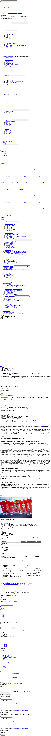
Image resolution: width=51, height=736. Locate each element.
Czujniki (7, 129)
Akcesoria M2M (7, 285)
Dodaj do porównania (8, 394)
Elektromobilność (6, 75)
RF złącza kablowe (10, 302)
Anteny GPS (8, 37)
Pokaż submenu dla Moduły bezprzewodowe (22, 56)
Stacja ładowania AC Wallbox (11, 80)
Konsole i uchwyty (10, 291)
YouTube (5, 646)
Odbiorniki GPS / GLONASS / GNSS (10, 94)
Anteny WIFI (8, 36)
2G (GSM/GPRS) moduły (10, 57)
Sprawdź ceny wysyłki (5, 692)
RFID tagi (10, 297)
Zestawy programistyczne (11, 286)
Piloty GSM (5, 102)
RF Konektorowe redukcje (11, 307)
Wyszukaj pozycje (24, 16)
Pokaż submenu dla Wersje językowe (9, 1)
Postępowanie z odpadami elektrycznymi (11, 657)
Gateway (7, 127)
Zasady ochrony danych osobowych (10, 660)
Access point (8, 130)
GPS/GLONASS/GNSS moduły (11, 64)
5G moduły (7, 61)
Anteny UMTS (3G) (9, 33)
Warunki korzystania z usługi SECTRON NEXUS (13, 662)
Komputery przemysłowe (8, 141)
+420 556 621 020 (11, 13)
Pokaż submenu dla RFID (12, 294)
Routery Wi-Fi (8, 124)
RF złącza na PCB (9, 304)
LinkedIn (5, 645)
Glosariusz (5, 654)
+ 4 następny (8, 67)
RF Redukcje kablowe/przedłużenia (13, 306)
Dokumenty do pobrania (10, 401)
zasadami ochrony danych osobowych (21, 630)
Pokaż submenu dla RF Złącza (15, 300)
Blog (4, 142)
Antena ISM (7, 44)
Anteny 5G (7, 35)
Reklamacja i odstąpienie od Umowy (10, 659)
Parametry (7, 400)
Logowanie (7, 157)
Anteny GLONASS (9, 38)
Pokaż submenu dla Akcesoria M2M (18, 285)
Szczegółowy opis (7, 399)
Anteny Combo (8, 41)
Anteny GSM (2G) (9, 32)
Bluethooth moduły (9, 63)
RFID (5, 294)
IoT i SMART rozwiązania (9, 264)
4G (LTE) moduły (9, 60)
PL (3, 5)
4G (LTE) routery (8, 122)
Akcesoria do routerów (9, 131)
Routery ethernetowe (9, 125)
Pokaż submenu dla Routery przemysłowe (20, 120)
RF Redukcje (6, 305)
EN (3, 4)
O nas (4, 650)
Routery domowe (7, 283)
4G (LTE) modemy (9, 111)
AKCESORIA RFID (10, 299)
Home (4, 309)
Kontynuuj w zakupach (5, 622)
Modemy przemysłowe (7, 109)
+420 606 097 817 (14, 595)
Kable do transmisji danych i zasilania (13, 289)
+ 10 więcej (7, 48)
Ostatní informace (10, 403)
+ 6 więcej (7, 133)
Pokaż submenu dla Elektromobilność (17, 75)
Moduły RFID (8, 66)
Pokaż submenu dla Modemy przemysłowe (22, 266)
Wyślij (14, 627)
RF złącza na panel (10, 303)
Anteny (4, 30)
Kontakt (4, 143)
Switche (7, 126)
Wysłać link (14, 379)
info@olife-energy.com (15, 593)
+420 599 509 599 (8, 10)
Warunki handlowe (6, 651)
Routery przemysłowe (7, 120)
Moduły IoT (7, 62)
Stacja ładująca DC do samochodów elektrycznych (15, 81)
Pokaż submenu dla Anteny (12, 30)
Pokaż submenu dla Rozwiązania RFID (22, 296)
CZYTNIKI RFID (9, 298)
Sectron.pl (5, 8)
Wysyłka (4, 658)
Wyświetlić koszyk (13, 622)
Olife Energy (8, 318)
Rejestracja (7, 158)
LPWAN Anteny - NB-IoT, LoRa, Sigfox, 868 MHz (15, 45)
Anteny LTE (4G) (9, 34)
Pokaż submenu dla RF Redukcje (17, 305)
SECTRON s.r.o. (3, 15)
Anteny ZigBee (8, 46)
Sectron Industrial (6, 7)
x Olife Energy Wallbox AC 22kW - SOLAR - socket (19, 615)
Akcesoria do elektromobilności (11, 82)
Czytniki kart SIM (9, 287)
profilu (41, 426)
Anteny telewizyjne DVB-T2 (11, 43)
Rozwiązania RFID (9, 296)
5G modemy (7, 112)
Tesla (6, 83)
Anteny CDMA (8, 42)
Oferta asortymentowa (7, 22)
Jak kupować (5, 653)
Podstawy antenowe (9, 47)
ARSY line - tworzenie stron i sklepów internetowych (11, 683)
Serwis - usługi (8, 132)
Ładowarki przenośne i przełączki (12, 78)
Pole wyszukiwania (4, 16)
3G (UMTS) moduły (9, 58)
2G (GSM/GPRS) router (10, 121)
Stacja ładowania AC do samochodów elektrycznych (15, 79)
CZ (3, 3)
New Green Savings (9, 85)
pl (1, 1)
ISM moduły (7, 65)
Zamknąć (2, 609)
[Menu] (0, 150)
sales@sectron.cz (18, 13)
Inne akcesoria (9, 292)
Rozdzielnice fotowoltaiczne (11, 84)
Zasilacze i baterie (9, 293)
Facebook (9, 379)
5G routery (7, 123)
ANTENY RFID (8, 39)
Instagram (5, 644)
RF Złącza (6, 300)
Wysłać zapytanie (3, 379)
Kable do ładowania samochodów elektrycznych (15, 76)
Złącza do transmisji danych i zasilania (13, 290)
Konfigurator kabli (6, 655)
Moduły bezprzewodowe (8, 56)
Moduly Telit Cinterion (7, 656)
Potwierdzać (8, 694)
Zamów (2, 394)
